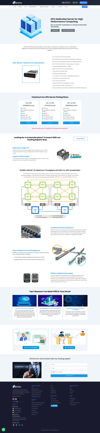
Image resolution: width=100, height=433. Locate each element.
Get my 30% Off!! (51, 220)
